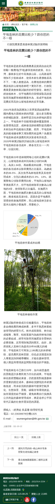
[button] (19, 437)
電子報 (25, 24)
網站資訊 (15, 24)
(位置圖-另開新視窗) (12, 489)
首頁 (7, 24)
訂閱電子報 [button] (14, 499)
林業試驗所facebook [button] (33, 499)
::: (4, 41)
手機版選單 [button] (3, 3)
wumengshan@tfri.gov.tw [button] (31, 418)
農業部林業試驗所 (30, 3)
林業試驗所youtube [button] (27, 499)
